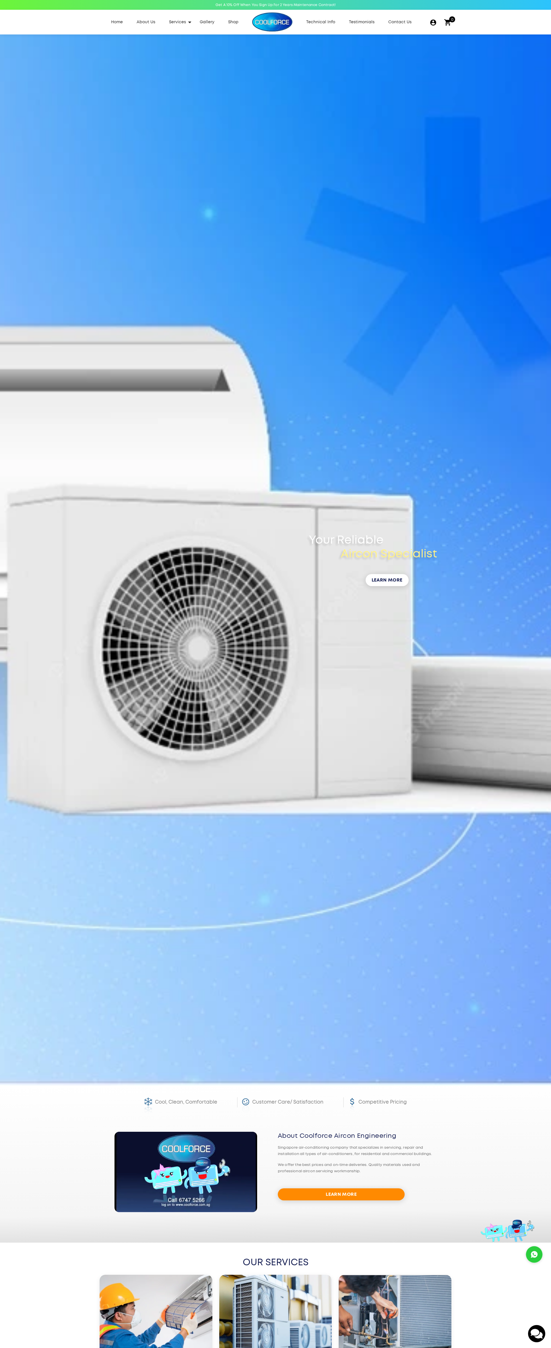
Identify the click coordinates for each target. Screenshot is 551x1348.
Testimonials (362, 22)
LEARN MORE (387, 580)
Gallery (207, 22)
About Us (146, 22)
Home (117, 22)
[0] (447, 22)
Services (177, 22)
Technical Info (320, 22)
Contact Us (400, 22)
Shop (233, 22)
